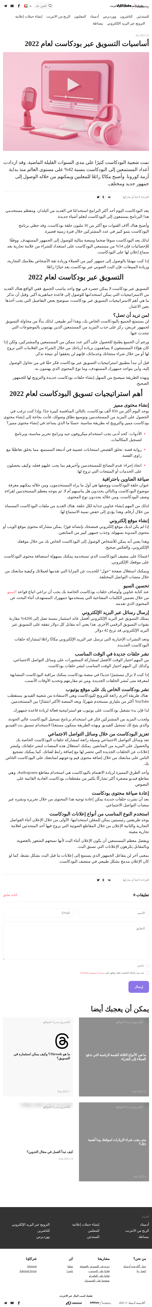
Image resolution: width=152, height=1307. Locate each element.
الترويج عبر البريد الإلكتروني (126, 23)
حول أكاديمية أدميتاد (134, 1266)
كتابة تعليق (10, 895)
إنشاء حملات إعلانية (28, 16)
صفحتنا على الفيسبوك (97, 1280)
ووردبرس (109, 16)
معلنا (70, 1266)
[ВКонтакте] (109, 197)
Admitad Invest (28, 1271)
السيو (12, 592)
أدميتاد (94, 16)
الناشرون (126, 16)
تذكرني (140, 965)
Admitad (32, 1266)
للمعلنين (93, 1231)
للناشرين (43, 1231)
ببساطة (98, 23)
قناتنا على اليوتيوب (99, 1271)
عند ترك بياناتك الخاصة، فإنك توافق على (112, 972)
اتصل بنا (141, 1271)
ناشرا (70, 1271)
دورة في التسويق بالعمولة (95, 1266)
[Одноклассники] (103, 197)
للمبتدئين (143, 16)
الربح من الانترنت (58, 16)
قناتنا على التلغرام (99, 1275)
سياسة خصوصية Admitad (92, 972)
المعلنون (80, 16)
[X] (98, 197)
